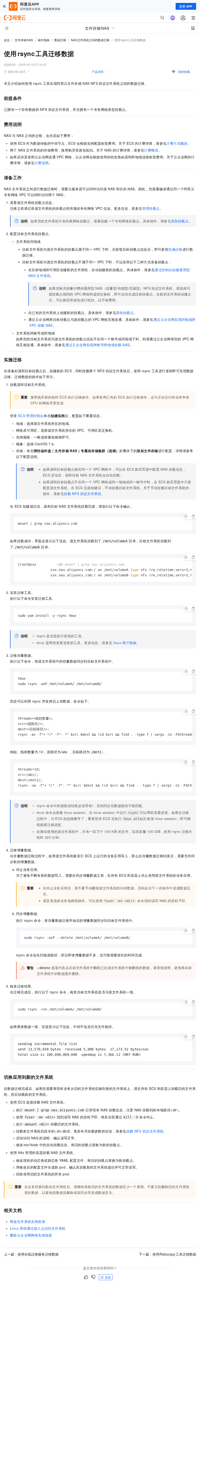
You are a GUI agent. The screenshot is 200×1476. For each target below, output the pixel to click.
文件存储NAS (24, 40)
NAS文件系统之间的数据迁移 (90, 40)
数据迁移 (60, 40)
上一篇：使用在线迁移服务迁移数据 (31, 1254)
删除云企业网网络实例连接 (31, 1235)
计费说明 (42, 162)
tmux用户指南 (124, 642)
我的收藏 (184, 71)
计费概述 (151, 150)
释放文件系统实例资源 (27, 1221)
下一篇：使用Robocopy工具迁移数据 (167, 1254)
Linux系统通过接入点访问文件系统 (37, 1228)
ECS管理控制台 (31, 415)
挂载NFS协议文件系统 (82, 493)
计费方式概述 (176, 143)
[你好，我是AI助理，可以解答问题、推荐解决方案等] (173, 18)
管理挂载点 (151, 208)
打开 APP (186, 6)
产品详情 (97, 71)
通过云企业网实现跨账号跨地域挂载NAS (97, 344)
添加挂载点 (180, 221)
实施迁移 (175, 249)
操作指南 (44, 40)
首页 (7, 40)
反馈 (108, 1277)
